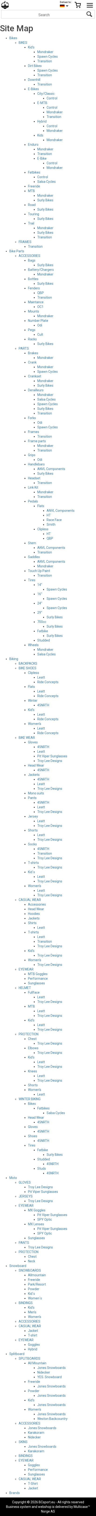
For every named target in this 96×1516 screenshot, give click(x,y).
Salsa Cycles (46, 181)
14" (39, 585)
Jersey (33, 816)
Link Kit (33, 487)
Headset (34, 478)
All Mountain (37, 1363)
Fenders (34, 288)
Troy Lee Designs (49, 761)
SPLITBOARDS (29, 1358)
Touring (33, 214)
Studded (43, 640)
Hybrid (42, 121)
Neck (31, 1261)
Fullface (34, 992)
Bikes (13, 38)
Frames (33, 432)
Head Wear (36, 765)
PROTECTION (28, 1034)
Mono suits (36, 793)
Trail (31, 223)
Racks (32, 339)
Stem (32, 543)
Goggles (34, 1344)
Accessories (37, 904)
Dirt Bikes (35, 66)
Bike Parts (16, 251)
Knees (32, 1071)
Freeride (34, 186)
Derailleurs (36, 390)
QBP (40, 293)
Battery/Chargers (41, 270)
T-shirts (33, 863)
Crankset (34, 376)
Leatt (41, 677)
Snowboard (17, 1266)
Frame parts (37, 441)
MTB (31, 191)
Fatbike (42, 631)
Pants (32, 798)
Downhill (34, 80)
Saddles (34, 557)
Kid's (31, 47)
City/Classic (46, 93)
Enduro (33, 144)
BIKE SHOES (27, 668)
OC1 (40, 307)
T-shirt (32, 1335)
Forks (32, 418)
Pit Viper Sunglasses (52, 756)
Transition (44, 61)
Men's (32, 1312)
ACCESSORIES (29, 256)
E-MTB (42, 103)
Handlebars (36, 464)
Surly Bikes (45, 200)
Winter (33, 700)
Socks (32, 844)
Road (32, 205)
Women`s (35, 1298)
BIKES (23, 42)
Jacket (33, 1331)
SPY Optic (44, 1219)
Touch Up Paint (39, 571)
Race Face (54, 520)
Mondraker (45, 52)
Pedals (33, 501)
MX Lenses (36, 1224)
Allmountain (37, 1275)
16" (39, 594)
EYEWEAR (26, 969)
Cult (40, 334)
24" (39, 603)
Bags (31, 260)
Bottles (33, 279)
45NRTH (43, 705)
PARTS (24, 348)
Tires (31, 580)
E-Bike (42, 158)
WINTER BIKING (30, 1099)
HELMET (25, 988)
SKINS (23, 1442)
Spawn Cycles (47, 56)
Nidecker (43, 1372)
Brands (14, 1493)
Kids (40, 135)
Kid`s (31, 1293)
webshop (44, 1507)
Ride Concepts (47, 682)
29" (39, 612)
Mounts (33, 311)
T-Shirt (33, 1483)
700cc (41, 622)
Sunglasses (36, 983)
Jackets (34, 775)
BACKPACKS (28, 663)
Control (52, 98)
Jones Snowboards (51, 1368)
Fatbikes (34, 172)
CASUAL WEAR (30, 900)
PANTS (24, 1242)
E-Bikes (33, 89)
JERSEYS (26, 1196)
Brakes (33, 353)
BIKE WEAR (27, 737)
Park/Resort (37, 1284)
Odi (39, 325)
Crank (32, 362)
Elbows (33, 1048)
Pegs (31, 330)
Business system (18, 1507)
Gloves (33, 742)
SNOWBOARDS (30, 1270)
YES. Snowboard (49, 1377)
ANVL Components (51, 469)
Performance (38, 978)
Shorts (33, 830)
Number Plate (38, 320)
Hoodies (34, 914)
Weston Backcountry (52, 1419)
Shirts (32, 923)
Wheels (33, 645)
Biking (13, 659)
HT (49, 515)
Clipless (42, 529)
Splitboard (16, 1354)
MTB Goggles (38, 974)
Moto (13, 1178)
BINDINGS (26, 1303)
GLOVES (25, 1182)
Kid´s (31, 872)
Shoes (32, 1136)
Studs (41, 1168)
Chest (32, 1039)
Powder (33, 1289)
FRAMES (25, 242)
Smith (51, 524)
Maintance (36, 302)
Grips (31, 455)
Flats (40, 506)
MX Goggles (36, 1210)
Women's (34, 724)
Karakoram (36, 1432)
